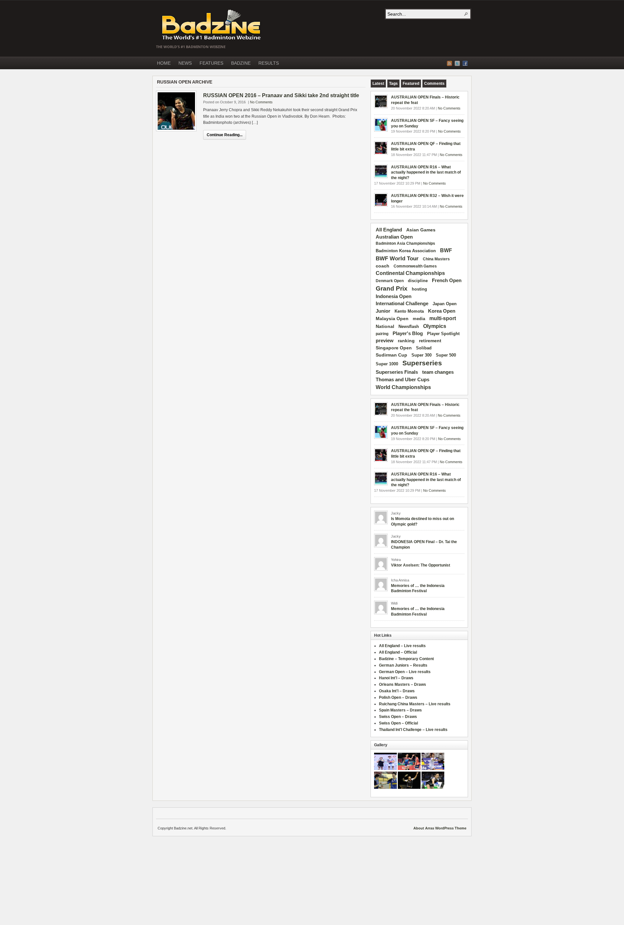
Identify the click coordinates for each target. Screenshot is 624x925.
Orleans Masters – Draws (402, 684)
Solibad (424, 347)
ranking (406, 340)
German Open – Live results (405, 672)
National (385, 326)
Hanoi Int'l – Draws (396, 678)
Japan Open (445, 303)
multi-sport (442, 318)
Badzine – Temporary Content (406, 659)
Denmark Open (390, 281)
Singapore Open (394, 347)
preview (385, 340)
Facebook (465, 63)
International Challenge (402, 303)
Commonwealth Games (415, 266)
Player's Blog (408, 333)
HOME (164, 63)
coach (382, 265)
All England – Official (398, 652)
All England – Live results (402, 646)
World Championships (403, 387)
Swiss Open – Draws (398, 716)
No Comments (261, 102)
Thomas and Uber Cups (402, 379)
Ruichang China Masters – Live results (414, 704)
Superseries (422, 363)
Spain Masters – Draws (400, 710)
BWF (446, 250)
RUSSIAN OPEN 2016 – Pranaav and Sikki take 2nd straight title (281, 95)
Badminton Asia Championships (405, 243)
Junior (383, 311)
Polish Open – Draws (398, 697)
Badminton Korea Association (406, 250)
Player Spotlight (443, 333)
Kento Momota (409, 311)
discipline (418, 280)
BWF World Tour (397, 258)
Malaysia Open (392, 318)
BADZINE (241, 63)
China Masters (436, 259)
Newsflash (408, 326)
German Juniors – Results (403, 665)
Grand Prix (392, 288)
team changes (438, 372)
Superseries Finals (397, 372)
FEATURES (211, 63)
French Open (447, 280)
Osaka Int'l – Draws (397, 691)
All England (389, 229)
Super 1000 (387, 364)
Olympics (434, 326)
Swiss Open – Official (398, 723)
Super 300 (421, 355)
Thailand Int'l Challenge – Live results (413, 729)
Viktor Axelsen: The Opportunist (420, 565)
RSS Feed (449, 63)
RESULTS (268, 63)
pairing (382, 334)
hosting (419, 289)
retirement (430, 340)
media (419, 318)
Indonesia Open (393, 296)
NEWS (185, 63)
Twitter (457, 63)
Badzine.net (212, 25)
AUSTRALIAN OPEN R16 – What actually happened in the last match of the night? (426, 172)
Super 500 (446, 355)
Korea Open (441, 311)
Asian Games (421, 229)
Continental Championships (410, 273)
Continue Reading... (224, 135)
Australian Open (394, 237)
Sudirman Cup (391, 355)
